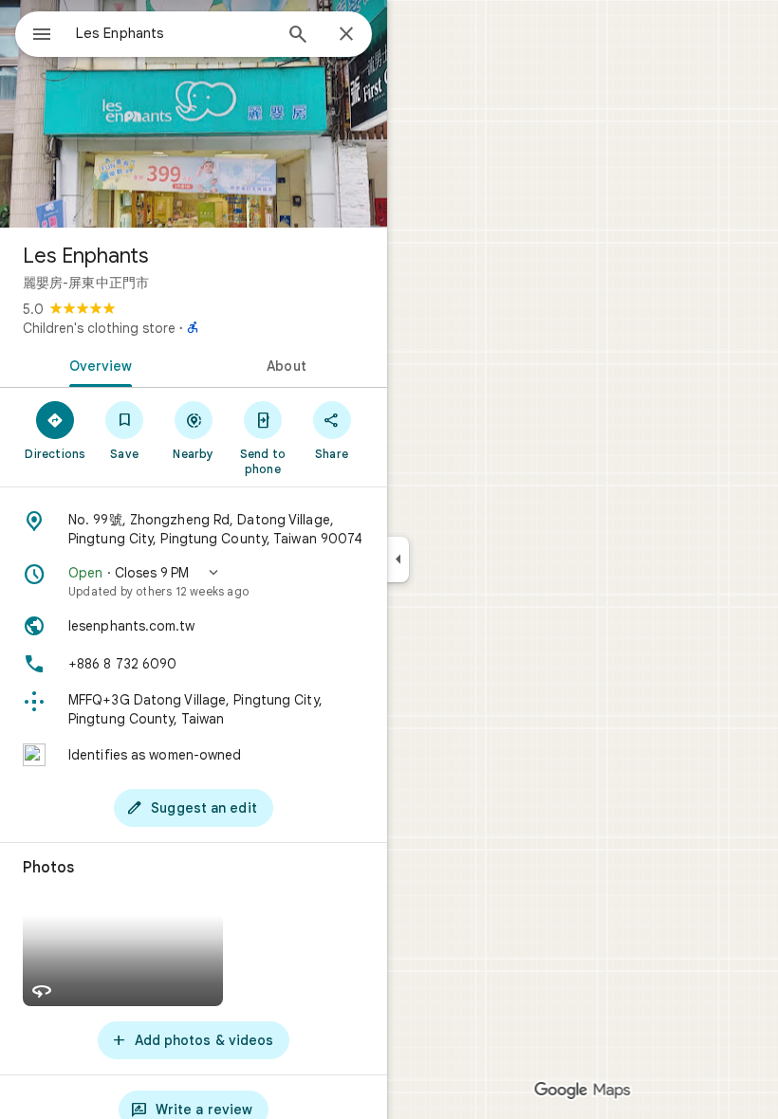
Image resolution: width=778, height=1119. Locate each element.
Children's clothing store (99, 328)
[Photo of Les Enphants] (193, 114)
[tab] (97, 364)
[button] (193, 581)
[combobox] (173, 33)
